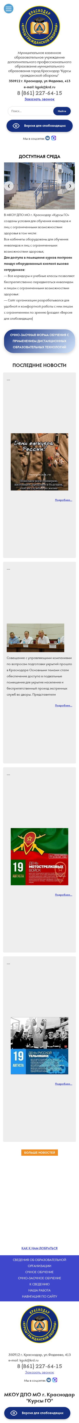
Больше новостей (39, 1152)
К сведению (40, 1284)
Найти (62, 111)
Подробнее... (63, 500)
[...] (39, 461)
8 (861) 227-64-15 (39, 93)
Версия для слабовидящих (44, 126)
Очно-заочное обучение (39, 1278)
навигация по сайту (39, 1297)
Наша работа (39, 1290)
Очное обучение (39, 1272)
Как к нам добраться (39, 1248)
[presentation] (9, 186)
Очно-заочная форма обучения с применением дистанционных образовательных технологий (39, 341)
